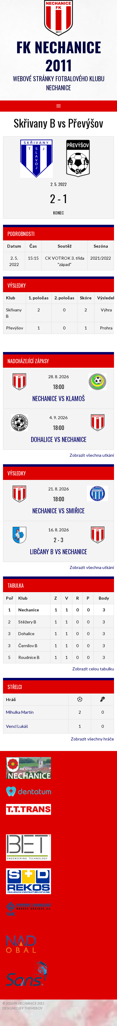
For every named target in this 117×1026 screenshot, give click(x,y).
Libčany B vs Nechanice (58, 551)
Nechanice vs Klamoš (58, 398)
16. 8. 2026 (58, 529)
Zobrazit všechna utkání (92, 455)
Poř (9, 598)
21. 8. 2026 (58, 488)
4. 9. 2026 (59, 417)
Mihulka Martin (20, 712)
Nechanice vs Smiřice (58, 510)
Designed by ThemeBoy (22, 1008)
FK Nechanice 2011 (58, 56)
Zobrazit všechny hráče (92, 738)
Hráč (11, 699)
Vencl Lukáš (17, 726)
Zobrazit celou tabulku (93, 668)
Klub (22, 598)
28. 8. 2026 (58, 376)
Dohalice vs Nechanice (58, 439)
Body (104, 598)
